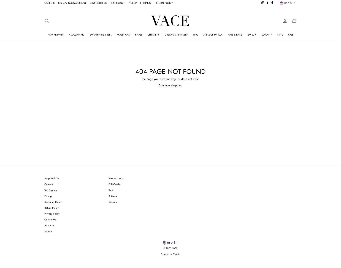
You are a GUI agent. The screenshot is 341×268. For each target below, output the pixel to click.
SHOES (138, 34)
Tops (111, 190)
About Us (49, 225)
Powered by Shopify (170, 254)
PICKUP (133, 3)
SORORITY (267, 34)
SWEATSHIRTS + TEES (101, 34)
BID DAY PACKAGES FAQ (72, 3)
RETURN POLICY (164, 3)
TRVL (195, 34)
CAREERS (49, 3)
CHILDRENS (153, 34)
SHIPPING (145, 3)
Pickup (48, 196)
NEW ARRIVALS (56, 34)
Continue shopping (170, 85)
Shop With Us (51, 178)
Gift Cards (114, 184)
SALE (290, 34)
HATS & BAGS (235, 34)
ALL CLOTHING (77, 34)
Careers (48, 184)
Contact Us (50, 219)
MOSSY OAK (123, 34)
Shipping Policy (53, 202)
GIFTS (280, 34)
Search (48, 231)
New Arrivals (116, 178)
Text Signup (50, 190)
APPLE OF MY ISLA (213, 34)
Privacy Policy (52, 213)
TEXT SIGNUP (117, 3)
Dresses (113, 202)
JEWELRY (251, 34)
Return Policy (51, 208)
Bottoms (113, 196)
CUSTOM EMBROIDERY (176, 34)
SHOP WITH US (98, 3)
